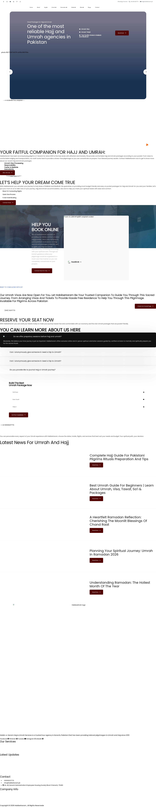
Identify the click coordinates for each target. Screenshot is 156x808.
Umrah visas (13, 295)
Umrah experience (37, 436)
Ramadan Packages (9, 762)
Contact (97, 7)
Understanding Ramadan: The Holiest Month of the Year (120, 584)
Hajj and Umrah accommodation (48, 189)
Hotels (72, 7)
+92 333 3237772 (134, 1)
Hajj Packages (7, 759)
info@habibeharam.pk (147, 1)
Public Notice (6, 800)
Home (31, 7)
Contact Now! (7, 202)
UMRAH (4, 749)
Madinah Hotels (11, 770)
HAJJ (3, 752)
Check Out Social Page (144, 306)
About (38, 7)
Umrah (53, 7)
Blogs (89, 7)
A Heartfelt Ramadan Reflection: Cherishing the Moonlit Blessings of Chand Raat (118, 521)
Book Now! (121, 33)
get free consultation (18, 415)
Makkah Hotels (11, 773)
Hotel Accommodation (10, 768)
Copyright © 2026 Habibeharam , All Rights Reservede (22, 805)
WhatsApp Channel (123, 1)
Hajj (45, 7)
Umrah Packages (8, 765)
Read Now (95, 465)
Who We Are (6, 173)
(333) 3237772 (9, 310)
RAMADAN (5, 745)
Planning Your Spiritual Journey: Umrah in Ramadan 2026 (121, 552)
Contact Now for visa (41, 271)
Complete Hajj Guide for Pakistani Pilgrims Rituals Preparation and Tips (119, 457)
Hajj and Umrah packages (22, 161)
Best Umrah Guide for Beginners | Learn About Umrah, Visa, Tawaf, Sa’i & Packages (122, 489)
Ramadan (63, 7)
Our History (6, 803)
